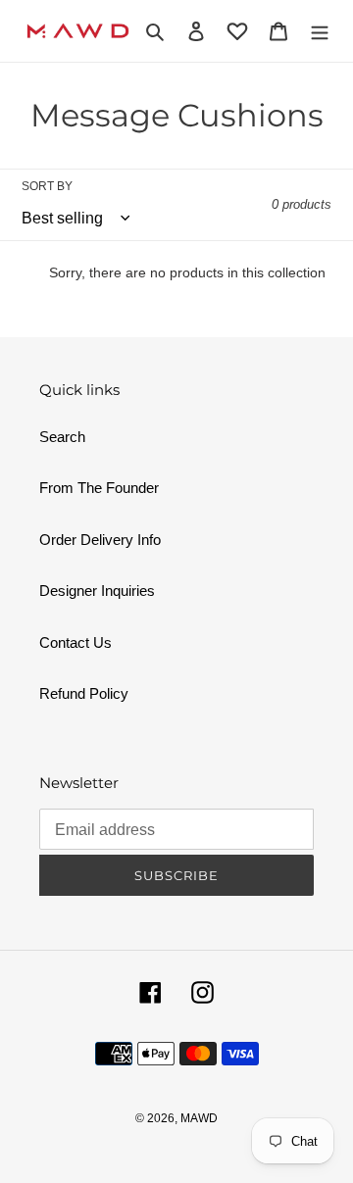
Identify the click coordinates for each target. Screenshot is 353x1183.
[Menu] (319, 31)
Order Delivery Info (100, 539)
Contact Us (75, 642)
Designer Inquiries (97, 590)
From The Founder (99, 487)
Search (62, 436)
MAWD (199, 1118)
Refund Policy (83, 693)
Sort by (47, 186)
